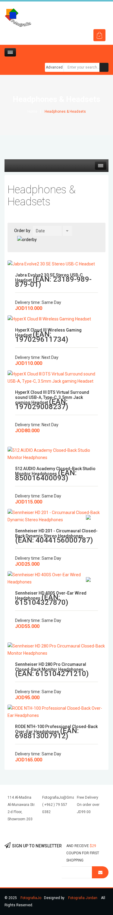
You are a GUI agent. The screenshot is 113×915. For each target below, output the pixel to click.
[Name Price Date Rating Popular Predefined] (52, 231)
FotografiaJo (30, 898)
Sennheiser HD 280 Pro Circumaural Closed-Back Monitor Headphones (50, 667)
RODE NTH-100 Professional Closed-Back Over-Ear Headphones (56, 729)
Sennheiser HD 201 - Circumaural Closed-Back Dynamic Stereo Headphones (56, 533)
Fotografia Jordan (82, 898)
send (100, 872)
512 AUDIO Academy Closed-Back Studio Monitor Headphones (55, 471)
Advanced (54, 67)
